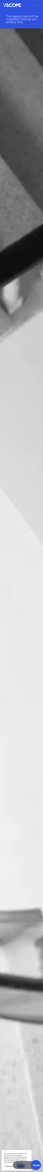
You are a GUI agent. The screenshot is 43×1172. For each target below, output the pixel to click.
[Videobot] (23, 1134)
